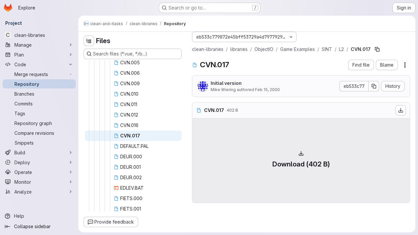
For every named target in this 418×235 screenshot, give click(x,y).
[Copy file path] (377, 49)
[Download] (400, 110)
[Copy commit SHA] (374, 86)
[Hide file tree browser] (89, 41)
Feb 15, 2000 (267, 89)
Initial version (226, 83)
